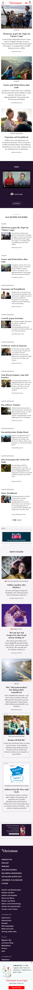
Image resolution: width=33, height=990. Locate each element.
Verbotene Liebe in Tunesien (14, 345)
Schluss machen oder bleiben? (18, 581)
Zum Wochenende (9, 870)
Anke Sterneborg (15, 393)
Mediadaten (6, 946)
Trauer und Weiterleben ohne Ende (16, 86)
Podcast (5, 863)
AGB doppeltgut (8, 926)
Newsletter (7, 860)
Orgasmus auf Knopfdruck (16, 137)
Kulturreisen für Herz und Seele (16, 790)
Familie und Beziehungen (11, 890)
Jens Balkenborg (14, 102)
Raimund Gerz (15, 420)
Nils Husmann (14, 709)
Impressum (6, 918)
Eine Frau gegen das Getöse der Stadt (15, 460)
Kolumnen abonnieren (12, 873)
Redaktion (6, 960)
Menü (3, 3)
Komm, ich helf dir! (16, 740)
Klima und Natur (8, 898)
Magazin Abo (6, 940)
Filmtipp (16, 30)
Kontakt (5, 923)
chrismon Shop (7, 943)
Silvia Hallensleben (16, 334)
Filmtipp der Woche (16, 133)
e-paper (5, 884)
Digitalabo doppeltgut (12, 877)
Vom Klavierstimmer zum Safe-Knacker (15, 376)
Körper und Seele (8, 901)
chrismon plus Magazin (12, 880)
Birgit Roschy (15, 51)
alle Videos (16, 203)
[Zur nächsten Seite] (20, 520)
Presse (4, 948)
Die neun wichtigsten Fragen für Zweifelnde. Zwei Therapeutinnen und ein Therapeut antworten (16, 593)
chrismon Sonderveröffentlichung (16, 786)
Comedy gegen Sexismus (12, 318)
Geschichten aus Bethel (16, 736)
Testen (25, 3)
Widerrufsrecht (8, 929)
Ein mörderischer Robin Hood (14, 432)
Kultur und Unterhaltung (11, 904)
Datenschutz (6, 921)
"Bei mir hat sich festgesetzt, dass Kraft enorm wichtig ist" (17, 635)
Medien (16, 684)
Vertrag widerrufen (9, 932)
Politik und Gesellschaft (11, 906)
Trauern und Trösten (10, 909)
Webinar (5, 866)
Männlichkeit (17, 629)
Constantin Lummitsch (14, 598)
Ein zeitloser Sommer (10, 405)
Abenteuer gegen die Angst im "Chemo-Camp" (16, 35)
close (31, 962)
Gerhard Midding (15, 448)
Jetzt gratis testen (16, 987)
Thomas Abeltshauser (17, 514)
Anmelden (29, 2)
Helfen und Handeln (9, 895)
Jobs (3, 951)
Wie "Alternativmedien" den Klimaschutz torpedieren (16, 690)
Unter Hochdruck (9, 493)
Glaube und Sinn (8, 893)
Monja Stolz (14, 653)
